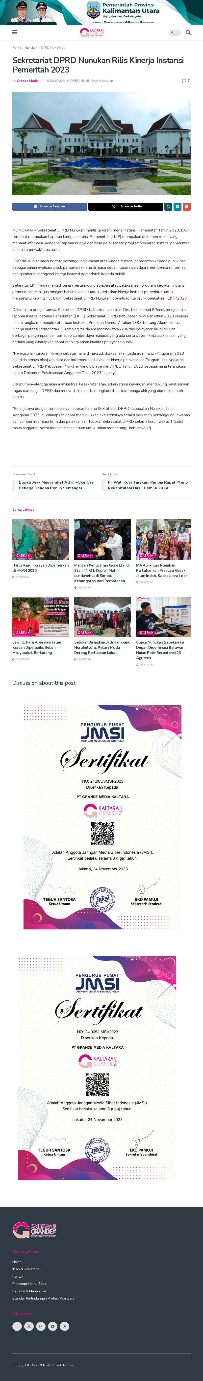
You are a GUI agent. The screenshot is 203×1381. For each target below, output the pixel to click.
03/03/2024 (56, 81)
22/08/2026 (145, 582)
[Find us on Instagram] (41, 1326)
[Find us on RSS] (64, 1326)
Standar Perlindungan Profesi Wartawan (44, 1298)
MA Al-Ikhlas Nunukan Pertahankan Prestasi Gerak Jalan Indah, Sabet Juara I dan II (163, 570)
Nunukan (31, 48)
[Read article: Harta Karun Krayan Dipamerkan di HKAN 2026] (40, 539)
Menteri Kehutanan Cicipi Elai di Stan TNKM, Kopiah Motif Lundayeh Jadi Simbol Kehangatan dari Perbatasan (101, 573)
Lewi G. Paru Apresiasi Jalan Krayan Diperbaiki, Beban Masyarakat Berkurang (36, 647)
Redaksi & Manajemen (29, 1291)
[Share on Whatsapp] (168, 207)
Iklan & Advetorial (26, 1269)
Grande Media (27, 81)
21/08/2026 (83, 659)
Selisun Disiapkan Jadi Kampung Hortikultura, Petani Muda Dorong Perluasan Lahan (102, 647)
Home (16, 48)
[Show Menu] (14, 32)
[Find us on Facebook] (17, 1326)
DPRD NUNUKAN (53, 48)
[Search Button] (188, 32)
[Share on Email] (187, 207)
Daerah (23, 556)
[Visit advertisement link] (101, 12)
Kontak (17, 1276)
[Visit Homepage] (93, 33)
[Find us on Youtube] (52, 1326)
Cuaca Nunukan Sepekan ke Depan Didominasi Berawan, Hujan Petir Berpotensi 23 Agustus (160, 650)
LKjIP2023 (177, 298)
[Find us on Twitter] (29, 1326)
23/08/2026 (22, 577)
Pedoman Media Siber (29, 1283)
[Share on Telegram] (177, 207)
